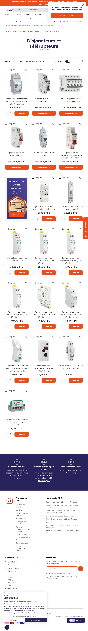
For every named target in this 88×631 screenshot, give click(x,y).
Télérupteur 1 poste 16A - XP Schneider (17, 259)
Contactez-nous (22, 543)
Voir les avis (71, 473)
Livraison (19, 510)
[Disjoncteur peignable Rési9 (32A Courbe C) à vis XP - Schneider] (17, 297)
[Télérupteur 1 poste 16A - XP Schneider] (17, 243)
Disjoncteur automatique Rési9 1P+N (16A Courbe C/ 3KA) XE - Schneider (17, 368)
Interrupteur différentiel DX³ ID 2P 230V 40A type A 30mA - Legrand (17, 101)
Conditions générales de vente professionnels (69, 616)
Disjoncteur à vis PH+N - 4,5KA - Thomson (17, 154)
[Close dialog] (83, 5)
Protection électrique (33, 31)
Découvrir (17, 214)
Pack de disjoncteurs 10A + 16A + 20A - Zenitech (71, 100)
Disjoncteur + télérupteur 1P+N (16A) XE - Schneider (44, 208)
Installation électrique (18, 31)
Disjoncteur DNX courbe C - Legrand (44, 154)
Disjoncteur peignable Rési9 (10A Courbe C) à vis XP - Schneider (71, 260)
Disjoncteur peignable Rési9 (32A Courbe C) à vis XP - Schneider (17, 314)
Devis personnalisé (23, 535)
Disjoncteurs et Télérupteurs (50, 31)
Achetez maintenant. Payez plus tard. (23, 529)
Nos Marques (21, 518)
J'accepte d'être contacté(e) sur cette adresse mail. (62, 578)
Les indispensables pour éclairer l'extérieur (61, 516)
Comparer (59, 61)
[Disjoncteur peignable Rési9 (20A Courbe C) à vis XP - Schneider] (44, 297)
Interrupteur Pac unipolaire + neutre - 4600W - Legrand (44, 368)
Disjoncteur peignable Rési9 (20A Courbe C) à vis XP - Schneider (44, 314)
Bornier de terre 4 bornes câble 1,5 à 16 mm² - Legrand (17, 422)
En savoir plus (44, 481)
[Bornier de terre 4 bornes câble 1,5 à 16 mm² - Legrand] (17, 404)
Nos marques (49, 25)
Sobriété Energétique (54, 522)
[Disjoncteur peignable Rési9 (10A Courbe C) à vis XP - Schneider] (71, 243)
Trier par (24, 61)
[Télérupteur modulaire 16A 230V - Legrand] (71, 191)
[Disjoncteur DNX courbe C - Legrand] (44, 137)
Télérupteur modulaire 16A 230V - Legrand (71, 208)
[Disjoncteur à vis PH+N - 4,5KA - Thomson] (17, 137)
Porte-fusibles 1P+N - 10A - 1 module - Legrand (71, 367)
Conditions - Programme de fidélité (21, 548)
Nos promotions (38, 25)
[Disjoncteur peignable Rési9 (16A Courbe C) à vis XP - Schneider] (71, 297)
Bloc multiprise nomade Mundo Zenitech (61, 502)
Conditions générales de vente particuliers (70, 613)
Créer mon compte (67, 15)
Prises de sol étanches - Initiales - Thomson (62, 519)
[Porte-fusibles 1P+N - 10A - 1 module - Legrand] (71, 350)
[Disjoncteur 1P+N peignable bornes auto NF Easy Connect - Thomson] (71, 137)
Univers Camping (24, 25)
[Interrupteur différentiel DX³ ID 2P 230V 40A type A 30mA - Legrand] (17, 83)
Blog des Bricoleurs (11, 25)
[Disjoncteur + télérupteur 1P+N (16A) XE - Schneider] (44, 191)
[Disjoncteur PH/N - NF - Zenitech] (44, 83)
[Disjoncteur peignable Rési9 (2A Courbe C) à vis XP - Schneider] (44, 243)
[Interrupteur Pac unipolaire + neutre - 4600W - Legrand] (44, 350)
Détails (17, 478)
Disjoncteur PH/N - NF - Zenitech (44, 100)
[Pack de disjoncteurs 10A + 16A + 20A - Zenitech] (71, 83)
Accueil (7, 31)
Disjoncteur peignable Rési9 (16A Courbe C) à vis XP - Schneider (71, 314)
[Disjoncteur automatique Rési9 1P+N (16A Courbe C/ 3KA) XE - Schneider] (17, 350)
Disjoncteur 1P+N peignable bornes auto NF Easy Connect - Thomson (71, 155)
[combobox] (35, 10)
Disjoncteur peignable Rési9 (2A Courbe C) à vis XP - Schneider (44, 260)
